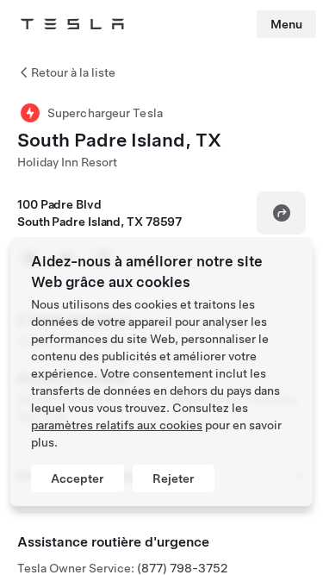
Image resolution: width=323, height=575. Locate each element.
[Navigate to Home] (72, 24)
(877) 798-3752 (182, 568)
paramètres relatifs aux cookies (116, 425)
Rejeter (173, 478)
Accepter (77, 478)
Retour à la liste (73, 72)
